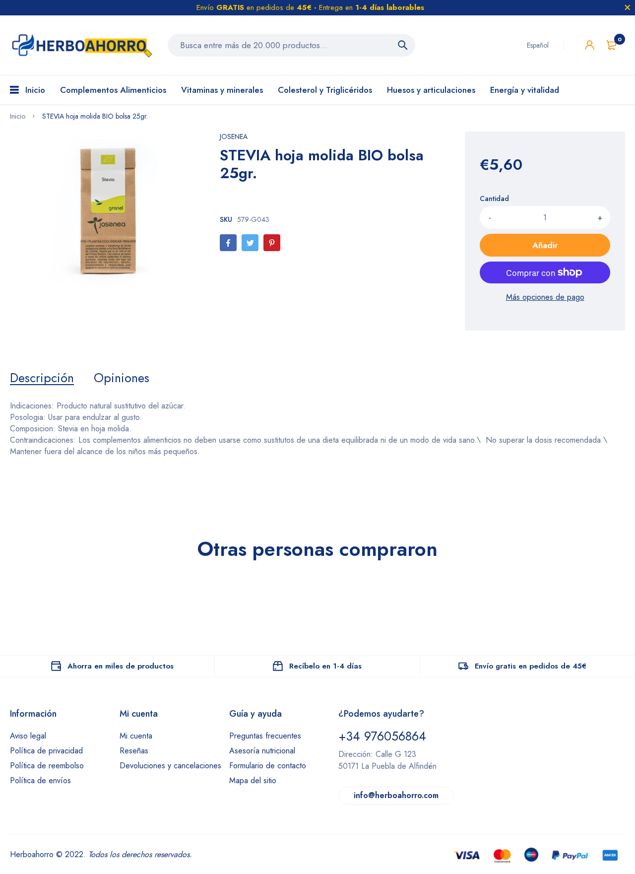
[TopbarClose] (627, 7)
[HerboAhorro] (81, 45)
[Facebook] (228, 242)
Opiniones (121, 377)
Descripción (42, 377)
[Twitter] (250, 242)
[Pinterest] (271, 242)
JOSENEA (234, 136)
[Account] (589, 45)
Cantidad (494, 198)
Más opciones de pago (545, 297)
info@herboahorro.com (396, 795)
